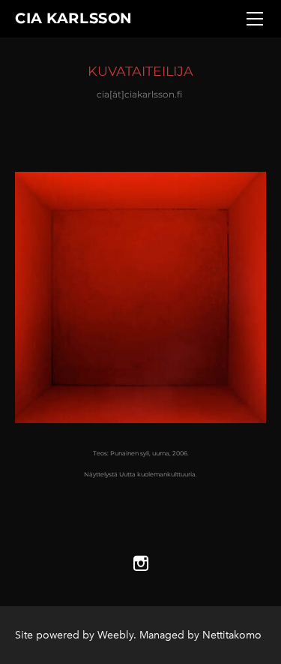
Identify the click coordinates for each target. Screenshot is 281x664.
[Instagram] (140, 563)
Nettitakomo (232, 635)
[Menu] (255, 19)
